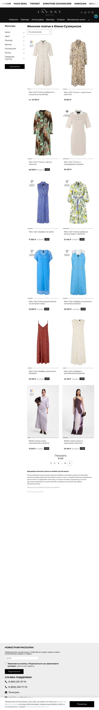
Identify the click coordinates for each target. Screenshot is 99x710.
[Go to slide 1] (65, 88)
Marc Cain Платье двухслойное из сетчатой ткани (42, 302)
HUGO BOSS (11, 3)
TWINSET (26, 3)
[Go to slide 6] (87, 88)
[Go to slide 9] (49, 437)
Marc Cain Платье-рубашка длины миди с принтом (76, 233)
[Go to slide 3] (73, 88)
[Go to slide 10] (52, 437)
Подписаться (14, 671)
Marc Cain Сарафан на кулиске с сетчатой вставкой (78, 302)
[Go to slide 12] (57, 437)
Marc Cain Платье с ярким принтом (40, 163)
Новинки (13, 19)
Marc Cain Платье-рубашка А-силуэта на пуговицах (42, 93)
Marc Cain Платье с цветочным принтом (77, 93)
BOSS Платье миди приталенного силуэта (39, 442)
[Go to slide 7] (91, 88)
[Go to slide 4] (78, 88)
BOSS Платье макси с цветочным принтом (73, 442)
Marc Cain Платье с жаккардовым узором (73, 163)
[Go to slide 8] (92, 367)
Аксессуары (38, 19)
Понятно (82, 704)
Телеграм (13, 692)
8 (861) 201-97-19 (17, 681)
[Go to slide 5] (82, 88)
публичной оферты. (25, 666)
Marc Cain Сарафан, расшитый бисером (42, 372)
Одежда (25, 19)
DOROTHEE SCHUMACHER (49, 3)
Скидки (61, 19)
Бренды (50, 19)
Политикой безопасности (37, 707)
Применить (15, 66)
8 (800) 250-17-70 (17, 687)
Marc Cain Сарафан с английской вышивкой (74, 372)
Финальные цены (76, 19)
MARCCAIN (72, 3)
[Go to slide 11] (54, 437)
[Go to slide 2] (69, 88)
